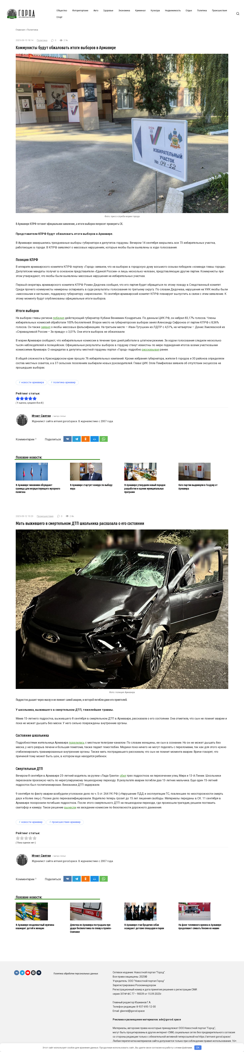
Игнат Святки (41, 416)
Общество (61, 10)
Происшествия (219, 10)
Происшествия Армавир (66, 822)
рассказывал (150, 349)
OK (198, 1047)
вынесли (70, 807)
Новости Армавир (32, 822)
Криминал (140, 10)
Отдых (189, 10)
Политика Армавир (64, 382)
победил (58, 318)
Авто (95, 10)
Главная (20, 29)
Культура (155, 10)
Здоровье (108, 10)
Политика (202, 10)
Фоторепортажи (80, 10)
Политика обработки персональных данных (76, 973)
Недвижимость (173, 10)
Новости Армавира (32, 382)
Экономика (124, 10)
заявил (45, 327)
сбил (123, 775)
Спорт (59, 17)
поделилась (76, 742)
